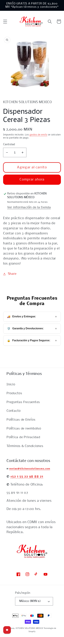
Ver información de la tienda (29, 207)
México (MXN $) (30, 601)
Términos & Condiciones (25, 446)
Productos (14, 393)
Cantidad (9, 144)
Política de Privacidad (23, 437)
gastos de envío (38, 135)
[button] (5, 21)
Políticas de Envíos (21, 419)
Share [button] (12, 274)
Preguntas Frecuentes (23, 402)
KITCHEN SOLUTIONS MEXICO (29, 628)
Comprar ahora (32, 179)
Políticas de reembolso (24, 428)
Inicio (11, 384)
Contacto (14, 411)
